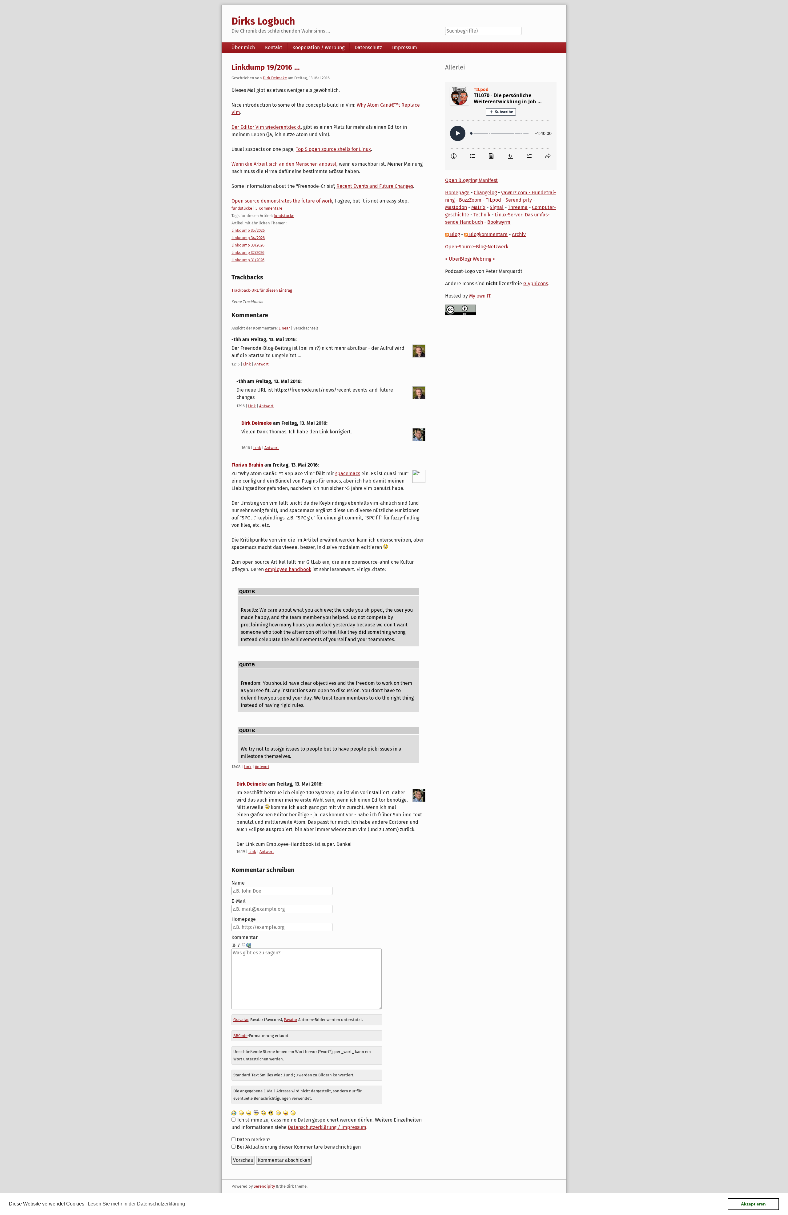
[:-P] (285, 1112)
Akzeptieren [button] (753, 1203)
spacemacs (347, 473)
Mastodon (456, 207)
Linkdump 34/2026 (248, 237)
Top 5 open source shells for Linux (333, 149)
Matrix (478, 207)
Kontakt (273, 47)
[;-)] (293, 1112)
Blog (454, 234)
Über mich (243, 47)
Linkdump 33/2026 (247, 245)
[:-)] (241, 1112)
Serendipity (518, 200)
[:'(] (233, 1112)
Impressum (404, 47)
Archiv (519, 234)
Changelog (485, 192)
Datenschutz (368, 47)
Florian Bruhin (247, 465)
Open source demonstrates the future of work (281, 201)
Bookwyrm (498, 222)
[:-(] (263, 1112)
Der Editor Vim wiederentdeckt (266, 127)
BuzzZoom (470, 200)
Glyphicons (535, 283)
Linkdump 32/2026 (247, 252)
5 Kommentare (268, 208)
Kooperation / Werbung (318, 47)
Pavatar (290, 1019)
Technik (481, 215)
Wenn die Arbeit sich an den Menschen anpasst (283, 164)
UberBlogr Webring (470, 259)
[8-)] (270, 1112)
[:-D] (278, 1112)
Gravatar (240, 1019)
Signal (497, 207)
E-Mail (238, 901)
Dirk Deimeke (275, 78)
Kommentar (244, 937)
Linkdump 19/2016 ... (265, 67)
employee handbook (288, 569)
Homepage (243, 919)
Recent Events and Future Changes (374, 186)
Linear (284, 328)
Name (238, 883)
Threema (518, 207)
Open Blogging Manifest (471, 180)
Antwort (261, 364)
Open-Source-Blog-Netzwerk (476, 247)
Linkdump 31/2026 (247, 260)
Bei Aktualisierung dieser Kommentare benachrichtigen (299, 1147)
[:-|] (248, 1112)
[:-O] (256, 1112)
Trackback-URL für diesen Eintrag (261, 290)
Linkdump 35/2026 (248, 230)
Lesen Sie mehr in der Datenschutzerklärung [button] (136, 1203)
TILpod (493, 200)
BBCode (240, 1035)
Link (247, 364)
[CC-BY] (460, 310)
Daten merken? (253, 1139)
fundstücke (241, 208)
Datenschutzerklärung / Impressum (327, 1127)
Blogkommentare (488, 234)
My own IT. (480, 296)
